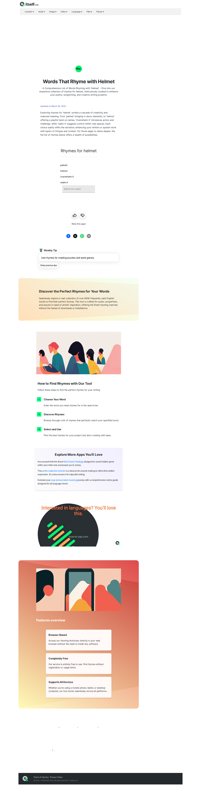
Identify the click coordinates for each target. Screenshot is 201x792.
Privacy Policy (56, 777)
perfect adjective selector (54, 471)
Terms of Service (41, 777)
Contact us (73, 780)
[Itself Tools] (78, 738)
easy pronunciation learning (64, 480)
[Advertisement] (100, 35)
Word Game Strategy (73, 462)
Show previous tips (48, 265)
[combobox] (78, 189)
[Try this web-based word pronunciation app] (78, 523)
